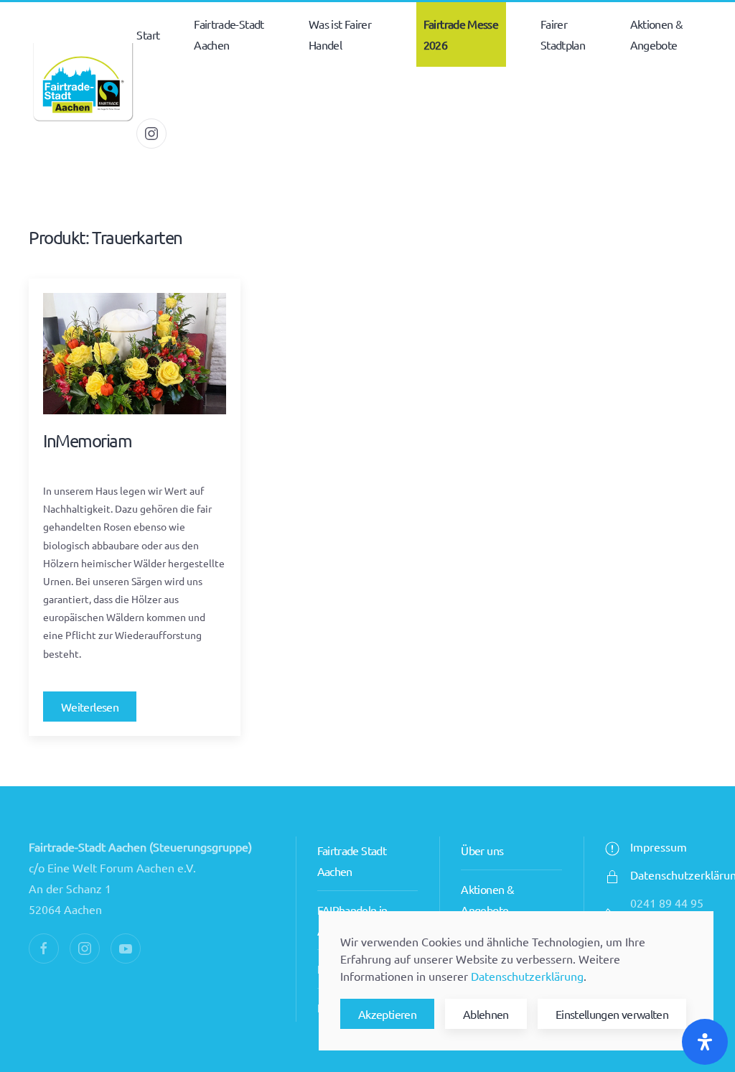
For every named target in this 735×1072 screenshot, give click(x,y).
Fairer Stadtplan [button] (562, 34)
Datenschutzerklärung (527, 976)
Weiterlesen (89, 706)
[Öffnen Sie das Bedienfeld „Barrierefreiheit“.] (705, 1042)
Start (147, 34)
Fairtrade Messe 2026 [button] (460, 34)
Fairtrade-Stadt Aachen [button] (228, 34)
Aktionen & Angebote (656, 34)
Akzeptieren (387, 1014)
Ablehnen (486, 1014)
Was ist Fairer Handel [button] (340, 34)
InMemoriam (87, 440)
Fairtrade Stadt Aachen (351, 860)
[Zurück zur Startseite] (82, 84)
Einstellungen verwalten (612, 1014)
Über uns (482, 850)
